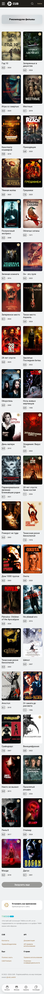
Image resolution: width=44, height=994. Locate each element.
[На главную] (13, 4)
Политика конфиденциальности (32, 962)
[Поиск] (32, 4)
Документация (29, 940)
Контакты (5, 940)
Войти (39, 4)
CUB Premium (6, 961)
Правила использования (33, 957)
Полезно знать (7, 957)
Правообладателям (9, 944)
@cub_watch (11, 977)
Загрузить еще (22, 884)
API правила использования (29, 945)
